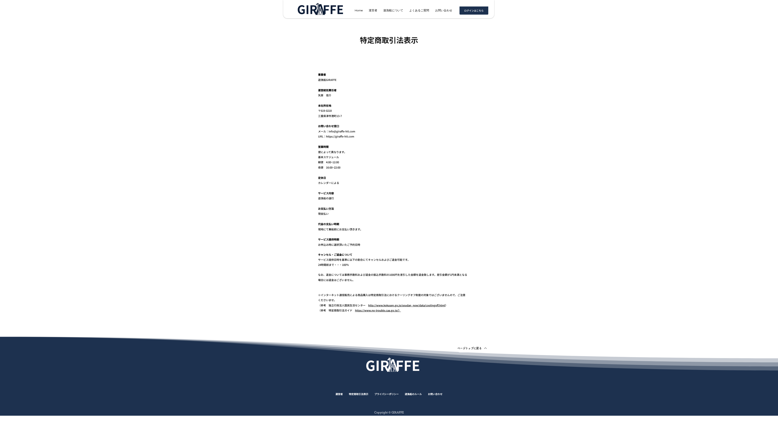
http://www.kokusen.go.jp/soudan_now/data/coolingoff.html (406, 305)
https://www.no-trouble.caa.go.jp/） (378, 310)
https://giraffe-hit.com (340, 136)
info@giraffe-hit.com (342, 131)
